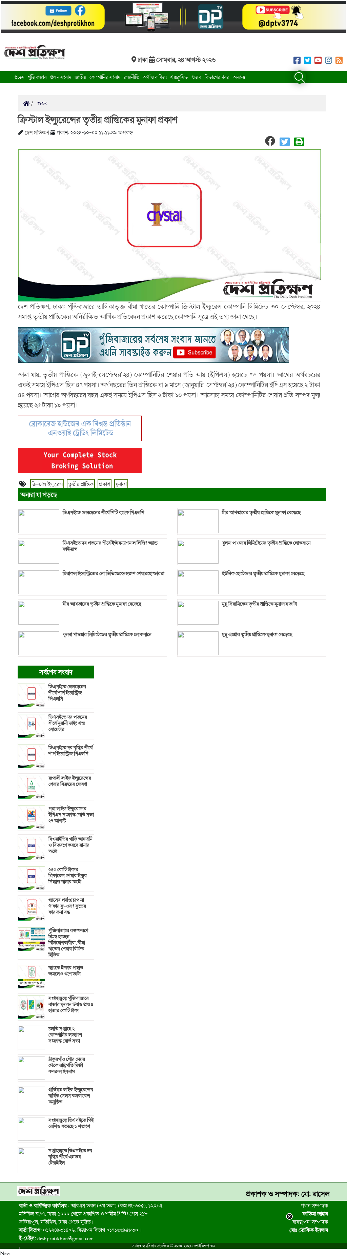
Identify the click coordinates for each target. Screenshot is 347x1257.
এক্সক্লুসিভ (179, 77)
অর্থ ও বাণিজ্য (155, 77)
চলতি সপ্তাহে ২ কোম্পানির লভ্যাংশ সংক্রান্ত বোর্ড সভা (65, 1035)
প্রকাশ (104, 484)
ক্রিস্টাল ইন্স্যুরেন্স (47, 484)
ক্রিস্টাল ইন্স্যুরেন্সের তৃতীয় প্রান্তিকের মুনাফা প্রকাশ (97, 119)
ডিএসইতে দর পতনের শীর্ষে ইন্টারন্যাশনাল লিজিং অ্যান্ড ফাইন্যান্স (110, 546)
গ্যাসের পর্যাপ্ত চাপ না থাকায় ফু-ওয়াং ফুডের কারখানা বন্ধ (67, 906)
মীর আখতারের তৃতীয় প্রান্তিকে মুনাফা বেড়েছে (102, 604)
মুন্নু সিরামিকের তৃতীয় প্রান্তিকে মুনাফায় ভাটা (259, 604)
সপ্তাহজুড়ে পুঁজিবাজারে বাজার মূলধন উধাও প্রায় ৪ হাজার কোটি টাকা (70, 1004)
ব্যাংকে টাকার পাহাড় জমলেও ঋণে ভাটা (65, 971)
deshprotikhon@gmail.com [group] (56, 1238)
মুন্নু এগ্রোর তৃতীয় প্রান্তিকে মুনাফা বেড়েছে (257, 634)
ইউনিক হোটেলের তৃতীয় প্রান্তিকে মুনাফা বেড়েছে (263, 573)
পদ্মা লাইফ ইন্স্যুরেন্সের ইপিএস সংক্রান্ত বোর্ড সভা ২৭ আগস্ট (71, 814)
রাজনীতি (131, 77)
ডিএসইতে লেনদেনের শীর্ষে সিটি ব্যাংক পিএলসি (103, 512)
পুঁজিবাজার (37, 77)
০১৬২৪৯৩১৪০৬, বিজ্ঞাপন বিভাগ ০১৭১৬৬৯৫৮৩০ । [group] (80, 1230)
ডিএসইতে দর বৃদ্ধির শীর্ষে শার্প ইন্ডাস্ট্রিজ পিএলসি (70, 751)
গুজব (196, 77)
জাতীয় (80, 77)
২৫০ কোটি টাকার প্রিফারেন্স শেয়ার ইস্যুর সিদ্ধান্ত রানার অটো (67, 875)
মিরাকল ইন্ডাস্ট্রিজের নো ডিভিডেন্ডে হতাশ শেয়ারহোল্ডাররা (113, 573)
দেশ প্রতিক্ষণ (37, 132)
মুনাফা (121, 484)
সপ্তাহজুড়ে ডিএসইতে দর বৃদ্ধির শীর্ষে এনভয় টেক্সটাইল (70, 1157)
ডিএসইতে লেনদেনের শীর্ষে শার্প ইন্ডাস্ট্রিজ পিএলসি (67, 693)
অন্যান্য (239, 77)
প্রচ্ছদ (19, 77)
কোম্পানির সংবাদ (104, 77)
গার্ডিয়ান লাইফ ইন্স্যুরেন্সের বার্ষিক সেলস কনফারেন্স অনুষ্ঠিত (70, 1096)
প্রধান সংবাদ (60, 77)
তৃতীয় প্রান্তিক (81, 484)
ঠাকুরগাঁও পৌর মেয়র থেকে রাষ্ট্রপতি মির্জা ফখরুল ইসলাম (66, 1065)
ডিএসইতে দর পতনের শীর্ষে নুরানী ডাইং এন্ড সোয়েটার (67, 723)
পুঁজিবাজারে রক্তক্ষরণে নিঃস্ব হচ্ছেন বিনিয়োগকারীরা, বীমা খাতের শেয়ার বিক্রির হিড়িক (68, 942)
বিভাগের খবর (217, 77)
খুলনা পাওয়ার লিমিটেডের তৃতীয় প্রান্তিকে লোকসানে (107, 634)
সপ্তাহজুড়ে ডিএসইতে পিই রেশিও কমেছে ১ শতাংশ (71, 1123)
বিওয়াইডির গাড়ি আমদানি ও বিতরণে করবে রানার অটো (70, 845)
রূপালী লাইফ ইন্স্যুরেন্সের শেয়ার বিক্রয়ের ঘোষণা (69, 781)
